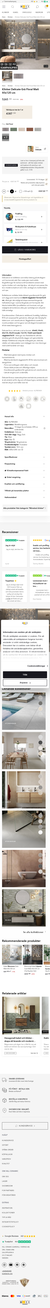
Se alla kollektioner (33, 932)
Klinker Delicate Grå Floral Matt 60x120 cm (30, 17)
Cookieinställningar (36, 666)
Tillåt (25, 674)
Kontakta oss (7, 1274)
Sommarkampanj (10, 1)
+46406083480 (6, 1271)
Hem (4, 17)
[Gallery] (25, 44)
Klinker (10, 17)
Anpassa (23, 682)
